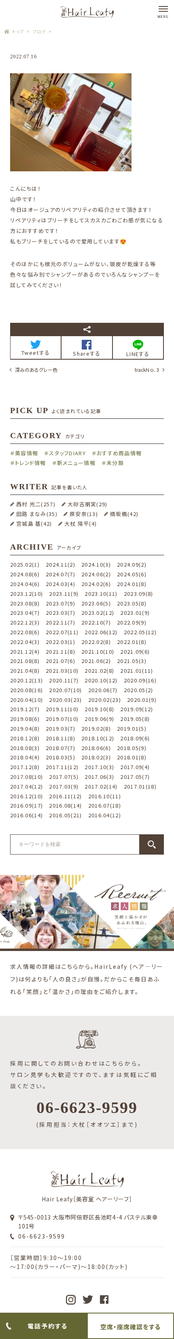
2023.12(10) (26, 593)
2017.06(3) (99, 776)
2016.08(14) (65, 805)
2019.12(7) (25, 709)
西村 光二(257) (35, 504)
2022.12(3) (25, 622)
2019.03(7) (60, 728)
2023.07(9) (60, 603)
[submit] (152, 844)
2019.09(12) (136, 709)
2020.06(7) (103, 690)
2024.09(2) (131, 564)
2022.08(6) (25, 632)
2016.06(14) (26, 815)
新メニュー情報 (76, 463)
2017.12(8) (25, 767)
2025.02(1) (25, 564)
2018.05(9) (131, 748)
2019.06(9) (99, 719)
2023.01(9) (135, 612)
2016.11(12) (65, 796)
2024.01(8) (131, 584)
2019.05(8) (135, 719)
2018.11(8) (60, 738)
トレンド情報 (30, 463)
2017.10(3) (99, 767)
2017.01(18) (140, 786)
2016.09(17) (26, 805)
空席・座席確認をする (130, 1326)
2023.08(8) (25, 603)
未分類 (115, 463)
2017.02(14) (101, 786)
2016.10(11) (104, 796)
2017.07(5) (64, 776)
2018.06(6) (96, 748)
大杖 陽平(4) (80, 523)
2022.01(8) (131, 642)
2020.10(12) (101, 680)
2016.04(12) (104, 815)
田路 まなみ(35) (36, 514)
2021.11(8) (60, 651)
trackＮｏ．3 (147, 369)
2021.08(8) (25, 661)
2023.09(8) (138, 593)
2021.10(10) (97, 651)
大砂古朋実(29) (88, 504)
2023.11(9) (64, 593)
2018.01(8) (131, 757)
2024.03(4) (60, 584)
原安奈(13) (84, 514)
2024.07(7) (60, 574)
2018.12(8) (25, 738)
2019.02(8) (96, 728)
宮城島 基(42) (34, 523)
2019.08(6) (25, 719)
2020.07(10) (65, 690)
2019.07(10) (62, 719)
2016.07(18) (104, 805)
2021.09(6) (135, 651)
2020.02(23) (104, 700)
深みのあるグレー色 (36, 369)
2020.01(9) (142, 700)
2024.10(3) (96, 564)
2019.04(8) (25, 728)
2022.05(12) (140, 632)
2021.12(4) (25, 651)
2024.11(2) (60, 564)
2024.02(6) (96, 584)
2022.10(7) (96, 622)
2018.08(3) (25, 748)
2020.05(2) (138, 690)
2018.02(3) (96, 757)
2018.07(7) (60, 748)
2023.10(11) (101, 593)
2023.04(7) (25, 612)
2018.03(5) (60, 757)
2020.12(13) (26, 680)
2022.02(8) (96, 642)
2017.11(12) (62, 767)
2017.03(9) (64, 786)
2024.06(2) (96, 574)
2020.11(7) (64, 680)
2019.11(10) (62, 709)
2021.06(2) (96, 661)
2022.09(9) (131, 622)
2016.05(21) (65, 815)
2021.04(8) (25, 670)
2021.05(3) (131, 661)
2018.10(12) (97, 738)
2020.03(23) (65, 700)
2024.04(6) (25, 584)
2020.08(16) (26, 690)
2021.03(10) (62, 670)
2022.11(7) (60, 622)
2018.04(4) (25, 757)
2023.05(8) (131, 603)
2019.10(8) (99, 709)
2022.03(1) (60, 642)
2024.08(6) (25, 574)
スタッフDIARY (67, 453)
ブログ (39, 31)
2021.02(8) (99, 670)
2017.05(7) (135, 776)
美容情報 (26, 453)
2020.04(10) (26, 700)
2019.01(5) (131, 728)
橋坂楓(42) (124, 514)
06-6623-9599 (41, 1236)
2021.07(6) (60, 661)
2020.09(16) (140, 680)
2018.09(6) (135, 738)
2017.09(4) (135, 767)
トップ (18, 31)
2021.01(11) (136, 670)
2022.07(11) (62, 632)
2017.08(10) (26, 776)
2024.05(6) (131, 574)
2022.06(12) (101, 632)
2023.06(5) (96, 603)
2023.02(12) (97, 612)
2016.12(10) (26, 796)
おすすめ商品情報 (119, 453)
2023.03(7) (60, 612)
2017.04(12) (26, 786)
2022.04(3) (25, 642)
